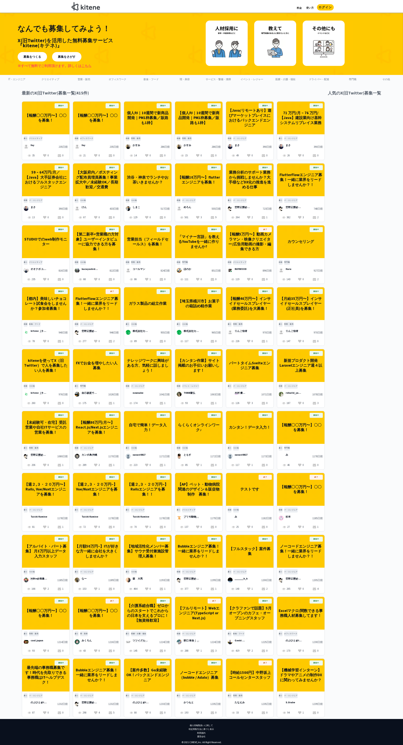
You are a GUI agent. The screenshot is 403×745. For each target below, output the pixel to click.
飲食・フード (35, 324)
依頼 (77, 138)
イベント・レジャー (190, 386)
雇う (25, 138)
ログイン (325, 7)
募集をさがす (67, 57)
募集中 (61, 106)
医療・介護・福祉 (138, 634)
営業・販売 (136, 138)
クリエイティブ (35, 138)
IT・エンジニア (240, 138)
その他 (83, 200)
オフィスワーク (86, 138)
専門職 (185, 262)
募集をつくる (32, 57)
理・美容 (84, 634)
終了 (265, 229)
